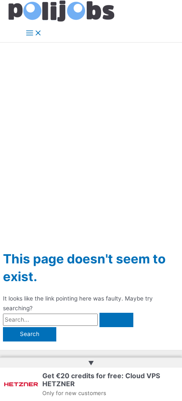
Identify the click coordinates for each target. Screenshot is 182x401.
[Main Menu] (33, 33)
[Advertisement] (91, 137)
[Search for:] (68, 319)
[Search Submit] (116, 320)
